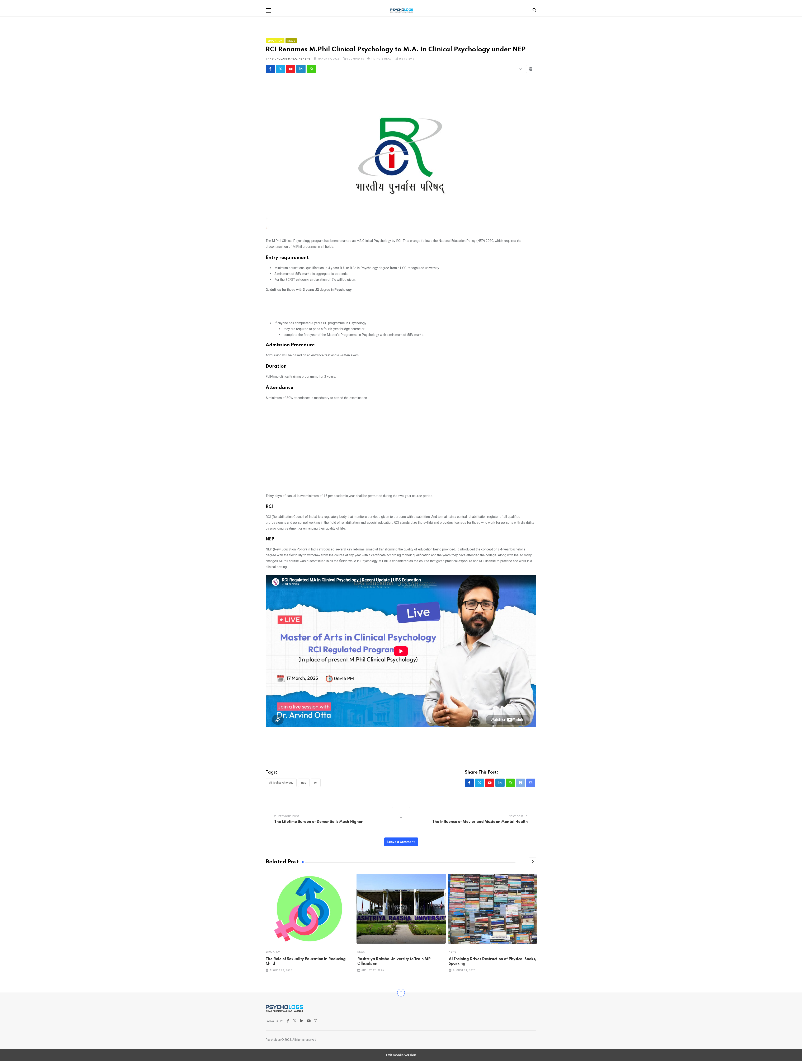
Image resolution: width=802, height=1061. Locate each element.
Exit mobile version (401, 1055)
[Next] (532, 861)
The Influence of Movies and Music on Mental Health (480, 822)
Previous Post (288, 816)
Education (273, 951)
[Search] (534, 10)
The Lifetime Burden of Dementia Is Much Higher (318, 822)
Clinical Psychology (281, 782)
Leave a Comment (401, 842)
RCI (315, 782)
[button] (268, 10)
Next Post (516, 816)
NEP (303, 782)
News (361, 951)
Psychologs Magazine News (290, 58)
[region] (401, 308)
